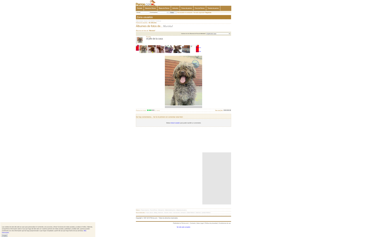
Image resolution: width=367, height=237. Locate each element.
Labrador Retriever (206, 212)
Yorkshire (166, 212)
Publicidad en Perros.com (180, 223)
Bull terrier (160, 212)
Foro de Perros (200, 8)
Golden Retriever (191, 212)
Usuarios (146, 21)
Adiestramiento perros (170, 210)
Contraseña (153, 12)
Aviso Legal (200, 223)
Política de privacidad (211, 223)
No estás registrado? (202, 12)
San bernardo (176, 212)
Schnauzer (183, 212)
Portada (139, 8)
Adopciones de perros (181, 210)
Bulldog (155, 212)
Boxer (171, 212)
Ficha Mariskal (152, 21)
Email (138, 12)
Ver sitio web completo (183, 227)
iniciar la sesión (175, 123)
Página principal (139, 21)
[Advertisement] (216, 139)
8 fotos (149, 36)
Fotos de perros (186, 8)
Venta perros (161, 210)
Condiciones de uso (225, 223)
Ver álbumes (158, 21)
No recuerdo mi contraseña (184, 12)
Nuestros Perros (150, 8)
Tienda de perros (213, 8)
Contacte (192, 223)
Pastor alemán (149, 212)
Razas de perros (145, 210)
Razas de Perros (164, 8)
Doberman (198, 212)
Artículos (175, 8)
